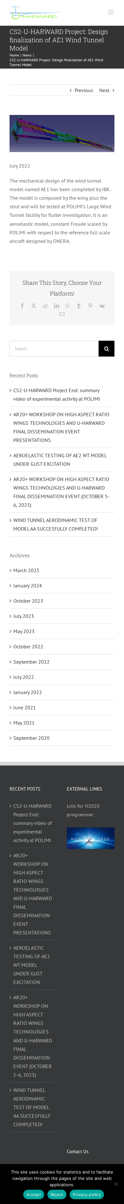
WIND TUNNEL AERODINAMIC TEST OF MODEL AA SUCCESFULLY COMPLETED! (32, 1107)
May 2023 (24, 631)
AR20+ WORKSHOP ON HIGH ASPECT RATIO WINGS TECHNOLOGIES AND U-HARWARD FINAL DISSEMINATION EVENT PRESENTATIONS (32, 894)
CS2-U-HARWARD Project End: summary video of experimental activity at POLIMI (32, 823)
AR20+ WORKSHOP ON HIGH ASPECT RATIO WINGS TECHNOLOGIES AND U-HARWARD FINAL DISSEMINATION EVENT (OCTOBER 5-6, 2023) (32, 1036)
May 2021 (24, 722)
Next (104, 90)
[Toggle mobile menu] (111, 12)
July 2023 (23, 616)
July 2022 (23, 677)
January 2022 (27, 692)
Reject (57, 1194)
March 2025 (26, 570)
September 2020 (31, 738)
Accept (33, 1194)
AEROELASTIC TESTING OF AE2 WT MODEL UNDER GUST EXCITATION (31, 965)
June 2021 (24, 707)
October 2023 (28, 601)
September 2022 (31, 662)
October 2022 (28, 646)
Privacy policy (87, 1194)
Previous (84, 90)
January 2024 (27, 585)
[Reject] (116, 1184)
